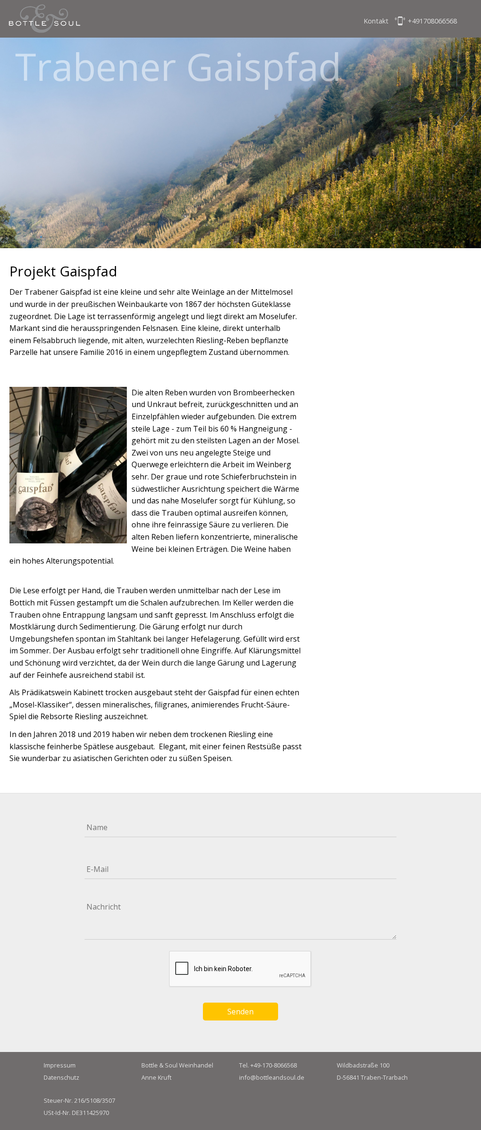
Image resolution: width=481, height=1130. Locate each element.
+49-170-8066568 (273, 1065)
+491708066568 (432, 20)
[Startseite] (45, 21)
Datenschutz (61, 1077)
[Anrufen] (400, 22)
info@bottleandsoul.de (271, 1077)
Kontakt (376, 20)
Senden (240, 1011)
